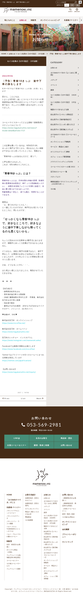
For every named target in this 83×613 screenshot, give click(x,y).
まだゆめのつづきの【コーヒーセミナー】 (64, 135)
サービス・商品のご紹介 (60, 147)
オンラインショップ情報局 (60, 142)
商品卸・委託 (66, 438)
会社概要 (65, 529)
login (80, 2)
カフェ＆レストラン (32, 509)
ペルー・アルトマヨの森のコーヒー (14, 535)
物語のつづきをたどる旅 (60, 109)
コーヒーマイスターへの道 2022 (63, 167)
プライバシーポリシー (69, 535)
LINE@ (17, 438)
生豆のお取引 (41, 438)
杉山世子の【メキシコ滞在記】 (62, 114)
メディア (54, 80)
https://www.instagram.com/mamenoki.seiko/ (21, 340)
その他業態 (29, 520)
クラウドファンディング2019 (62, 162)
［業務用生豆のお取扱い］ (69, 499)
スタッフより (56, 177)
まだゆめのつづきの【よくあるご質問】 (64, 74)
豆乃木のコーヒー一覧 (59, 172)
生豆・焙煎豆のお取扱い (14, 546)
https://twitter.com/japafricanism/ (16, 361)
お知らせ (22, 20)
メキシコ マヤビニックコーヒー (13, 512)
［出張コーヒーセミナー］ (69, 510)
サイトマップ (67, 542)
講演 (52, 90)
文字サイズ (60, 5)
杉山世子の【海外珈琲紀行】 (61, 119)
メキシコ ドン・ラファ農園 (13, 522)
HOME (9, 495)
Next (39, 398)
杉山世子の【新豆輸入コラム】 (62, 129)
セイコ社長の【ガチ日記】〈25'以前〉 (63, 103)
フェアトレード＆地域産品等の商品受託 (14, 556)
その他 (54, 189)
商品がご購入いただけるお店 (32, 513)
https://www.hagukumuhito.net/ (15, 332)
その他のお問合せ (68, 517)
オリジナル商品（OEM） (12, 551)
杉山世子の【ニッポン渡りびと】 (63, 124)
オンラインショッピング (50, 20)
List (23, 398)
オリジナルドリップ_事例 (60, 152)
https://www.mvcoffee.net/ (13, 323)
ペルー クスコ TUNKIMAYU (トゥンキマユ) (13, 529)
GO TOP (76, 435)
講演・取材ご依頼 (41, 445)
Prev (7, 398)
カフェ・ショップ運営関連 (60, 157)
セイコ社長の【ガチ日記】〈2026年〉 (63, 96)
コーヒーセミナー (13, 560)
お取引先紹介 (30, 495)
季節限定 (28, 517)
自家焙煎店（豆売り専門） (32, 504)
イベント (54, 85)
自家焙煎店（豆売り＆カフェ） (32, 499)
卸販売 (33, 20)
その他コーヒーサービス (14, 565)
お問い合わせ (66, 445)
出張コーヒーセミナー (16, 445)
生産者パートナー (71, 20)
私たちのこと (10, 20)
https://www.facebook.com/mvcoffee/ (18, 349)
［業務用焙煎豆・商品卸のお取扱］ (69, 504)
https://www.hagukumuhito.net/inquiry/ (19, 372)
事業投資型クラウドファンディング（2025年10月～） (64, 183)
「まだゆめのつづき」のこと (14, 501)
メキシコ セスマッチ (13, 517)
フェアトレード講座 (14, 569)
